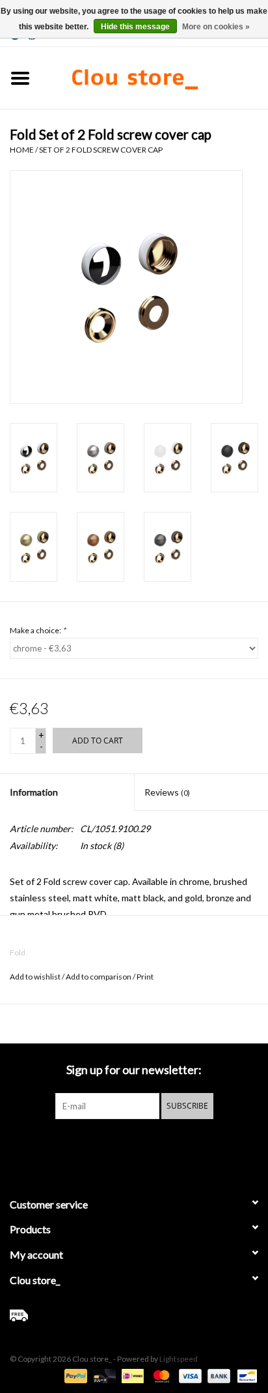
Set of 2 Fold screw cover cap (101, 150)
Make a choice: (38, 630)
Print (145, 976)
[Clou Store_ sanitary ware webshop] (154, 76)
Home (22, 150)
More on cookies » (216, 26)
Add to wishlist (35, 976)
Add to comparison (99, 976)
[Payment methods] (74, 1375)
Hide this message (135, 26)
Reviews (167, 792)
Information (34, 792)
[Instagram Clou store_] (168, 1145)
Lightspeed (178, 1359)
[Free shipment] (134, 1315)
